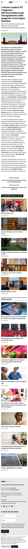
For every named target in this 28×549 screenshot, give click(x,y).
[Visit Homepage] (14, 2)
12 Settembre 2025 (5, 235)
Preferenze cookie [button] (5, 546)
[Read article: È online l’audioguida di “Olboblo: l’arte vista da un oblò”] (14, 244)
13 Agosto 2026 (5, 450)
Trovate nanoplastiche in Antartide (11, 468)
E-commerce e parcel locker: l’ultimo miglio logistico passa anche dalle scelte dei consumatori (13, 405)
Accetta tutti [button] (14, 546)
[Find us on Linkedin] (6, 506)
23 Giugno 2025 (5, 274)
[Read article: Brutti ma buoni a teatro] (14, 205)
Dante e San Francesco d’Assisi (11, 426)
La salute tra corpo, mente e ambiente (11, 272)
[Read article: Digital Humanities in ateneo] (14, 283)
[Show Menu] (2, 2)
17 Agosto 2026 (5, 428)
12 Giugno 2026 (5, 215)
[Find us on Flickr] (12, 506)
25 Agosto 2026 (5, 342)
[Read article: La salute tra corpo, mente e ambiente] (14, 264)
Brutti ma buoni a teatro (7, 213)
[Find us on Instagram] (9, 506)
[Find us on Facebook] (1, 506)
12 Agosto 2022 (4, 30)
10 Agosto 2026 (5, 470)
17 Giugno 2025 (5, 293)
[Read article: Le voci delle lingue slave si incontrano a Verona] (14, 224)
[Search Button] (26, 2)
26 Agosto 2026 (5, 320)
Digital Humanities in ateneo (8, 291)
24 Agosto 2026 (5, 385)
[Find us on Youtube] (4, 506)
